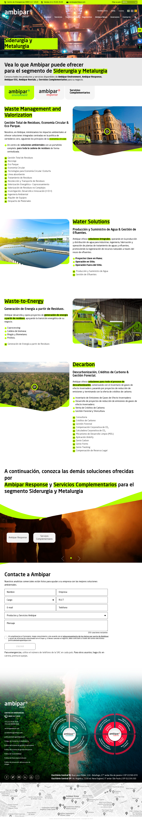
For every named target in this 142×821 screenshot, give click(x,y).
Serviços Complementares (44, 537)
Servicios (58, 17)
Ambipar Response (92, 77)
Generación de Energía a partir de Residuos (28, 344)
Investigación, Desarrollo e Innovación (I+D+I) (30, 191)
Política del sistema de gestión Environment (19, 745)
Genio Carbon (82, 441)
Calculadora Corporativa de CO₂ (91, 431)
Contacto (127, 17)
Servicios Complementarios (53, 80)
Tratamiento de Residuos (20, 178)
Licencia (121, 11)
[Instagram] (38, 778)
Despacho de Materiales (19, 201)
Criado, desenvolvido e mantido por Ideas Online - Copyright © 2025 (71, 818)
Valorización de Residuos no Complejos (26, 188)
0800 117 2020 (14, 716)
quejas (24, 656)
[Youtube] (32, 778)
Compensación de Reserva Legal (91, 451)
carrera (7, 656)
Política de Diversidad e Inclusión (15, 758)
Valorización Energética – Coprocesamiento (28, 184)
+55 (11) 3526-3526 (11, 722)
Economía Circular (16, 168)
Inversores (114, 17)
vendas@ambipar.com (11, 728)
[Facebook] (7, 778)
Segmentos (87, 17)
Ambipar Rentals (27, 80)
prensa (15, 656)
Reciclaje (12, 161)
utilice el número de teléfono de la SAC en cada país (48, 653)
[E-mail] (19, 778)
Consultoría (81, 417)
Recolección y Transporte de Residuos (26, 181)
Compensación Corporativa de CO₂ (92, 427)
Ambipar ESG (11, 80)
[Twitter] (13, 778)
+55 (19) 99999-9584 (11, 724)
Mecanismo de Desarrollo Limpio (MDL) (95, 434)
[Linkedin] (26, 778)
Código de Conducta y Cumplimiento (16, 741)
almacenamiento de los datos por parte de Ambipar (86, 636)
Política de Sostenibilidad (12, 754)
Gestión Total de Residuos (20, 158)
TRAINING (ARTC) (102, 11)
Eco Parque (13, 164)
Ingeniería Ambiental (18, 194)
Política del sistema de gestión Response (18, 749)
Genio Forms (82, 444)
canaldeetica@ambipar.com (13, 733)
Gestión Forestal (84, 424)
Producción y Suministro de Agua (92, 271)
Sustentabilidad (72, 17)
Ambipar (47, 17)
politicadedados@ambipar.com (14, 737)
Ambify (113, 11)
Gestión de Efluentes (86, 275)
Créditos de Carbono (86, 421)
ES (135, 11)
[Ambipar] (18, 13)
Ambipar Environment (69, 77)
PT (128, 11)
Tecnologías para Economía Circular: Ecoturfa (29, 171)
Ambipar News (101, 17)
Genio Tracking (83, 447)
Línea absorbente (16, 174)
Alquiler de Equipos (17, 198)
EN (132, 11)
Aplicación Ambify (85, 437)
